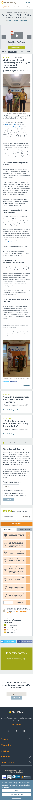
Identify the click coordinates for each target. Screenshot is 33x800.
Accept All (16, 790)
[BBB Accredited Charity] (16, 777)
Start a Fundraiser (16, 664)
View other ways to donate (17, 611)
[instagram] (16, 731)
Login (28, 2)
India (15, 12)
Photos (20, 51)
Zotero (15, 124)
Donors (4, 739)
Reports (12, 51)
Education (9, 12)
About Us (5, 757)
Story (4, 51)
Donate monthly (25, 529)
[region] (16, 790)
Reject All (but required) (16, 794)
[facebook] (8, 731)
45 (26, 442)
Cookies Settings (16, 798)
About (11, 7)
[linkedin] (24, 731)
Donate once (8, 529)
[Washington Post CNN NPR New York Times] (16, 771)
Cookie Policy (6, 787)
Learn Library (7, 763)
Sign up (8, 499)
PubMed (7, 124)
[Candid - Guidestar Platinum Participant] (9, 777)
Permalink (26, 386)
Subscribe (16, 697)
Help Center (16, 725)
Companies (23, 7)
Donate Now (16, 524)
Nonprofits (17, 7)
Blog (28, 7)
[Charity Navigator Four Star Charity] (4, 777)
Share (28, 51)
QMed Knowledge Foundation (17, 20)
